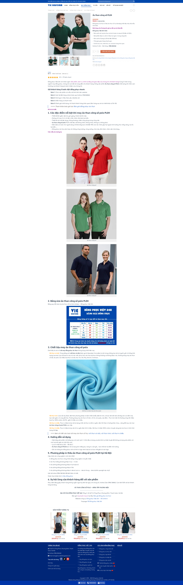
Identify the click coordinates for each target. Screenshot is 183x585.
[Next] (87, 34)
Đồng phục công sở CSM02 (58, 534)
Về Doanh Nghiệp (118, 5)
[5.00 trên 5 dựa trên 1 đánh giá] (114, 19)
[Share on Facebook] (94, 65)
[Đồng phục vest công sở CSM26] (124, 522)
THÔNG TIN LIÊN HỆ (54, 545)
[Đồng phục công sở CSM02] (58, 522)
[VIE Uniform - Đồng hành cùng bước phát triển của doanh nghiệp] (55, 5)
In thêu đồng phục (67, 476)
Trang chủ (51, 10)
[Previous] (50, 34)
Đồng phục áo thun (116, 58)
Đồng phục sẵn (74, 5)
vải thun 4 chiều (118, 433)
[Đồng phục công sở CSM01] (80, 522)
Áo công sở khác (89, 10)
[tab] (49, 73)
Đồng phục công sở (76, 10)
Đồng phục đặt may (62, 10)
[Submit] (134, 1)
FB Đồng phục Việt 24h (94, 501)
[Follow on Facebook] (61, 559)
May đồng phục (86, 5)
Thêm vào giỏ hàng (108, 51)
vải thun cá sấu (94, 433)
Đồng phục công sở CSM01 (80, 534)
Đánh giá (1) (65, 73)
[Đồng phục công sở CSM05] (102, 522)
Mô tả (49, 73)
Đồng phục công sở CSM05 (102, 534)
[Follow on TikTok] (64, 559)
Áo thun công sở (108, 58)
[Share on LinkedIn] (104, 65)
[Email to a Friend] (99, 65)
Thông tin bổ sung (56, 73)
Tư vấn (95, 5)
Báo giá (102, 5)
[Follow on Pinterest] (67, 559)
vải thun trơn (106, 433)
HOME (66, 5)
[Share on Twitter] (96, 65)
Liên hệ (108, 5)
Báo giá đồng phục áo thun (84, 106)
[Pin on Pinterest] (101, 65)
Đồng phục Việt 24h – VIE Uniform (97, 498)
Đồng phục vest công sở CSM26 (124, 534)
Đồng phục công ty (124, 58)
